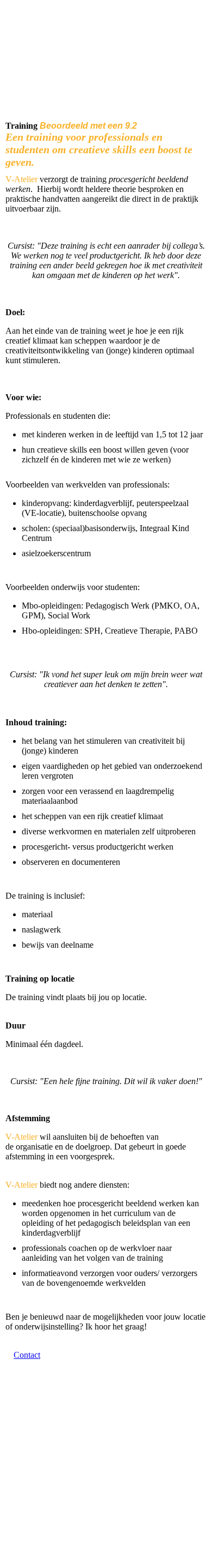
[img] (106, 66)
